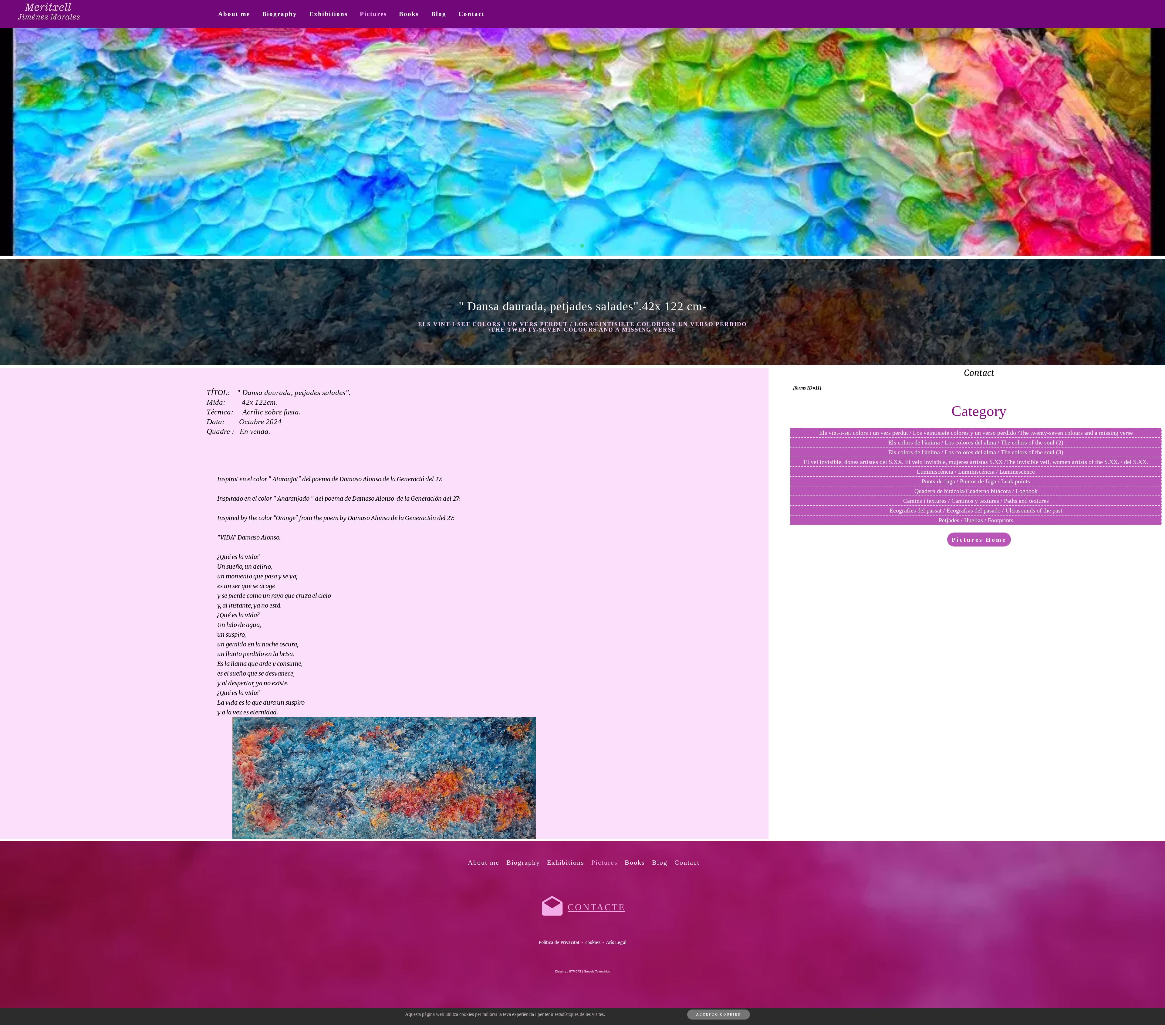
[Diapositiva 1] (582, 245)
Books (409, 14)
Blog (438, 14)
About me (234, 14)
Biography (279, 14)
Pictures (373, 14)
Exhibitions (328, 14)
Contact (471, 14)
